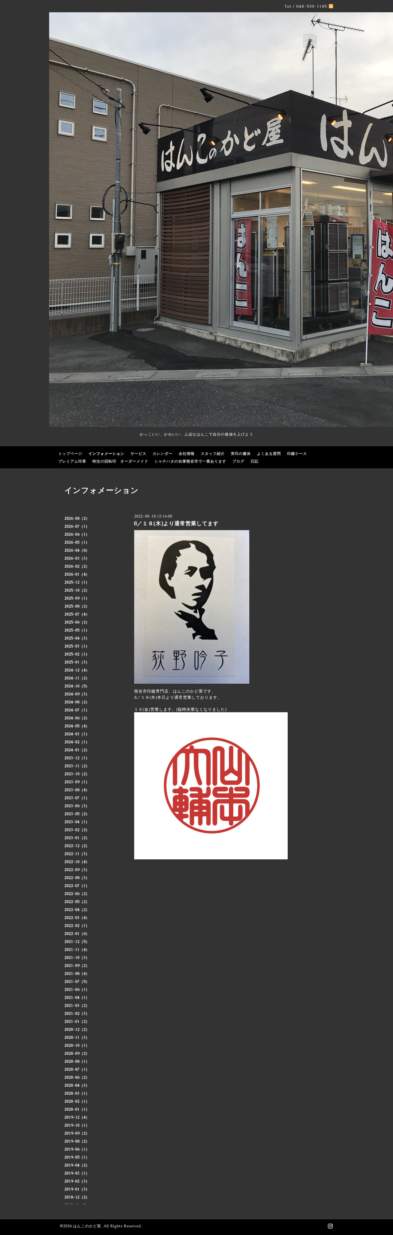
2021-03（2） (77, 1005)
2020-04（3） (77, 1085)
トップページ (70, 453)
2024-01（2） (77, 750)
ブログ (238, 461)
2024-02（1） (77, 742)
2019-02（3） (77, 1181)
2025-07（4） (77, 614)
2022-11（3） (77, 853)
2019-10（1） (77, 1125)
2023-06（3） (77, 805)
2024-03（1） (77, 734)
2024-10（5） (77, 686)
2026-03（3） (77, 558)
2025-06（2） (77, 622)
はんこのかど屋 (87, 1226)
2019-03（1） (77, 1173)
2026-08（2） (77, 518)
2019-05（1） (77, 1157)
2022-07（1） (77, 885)
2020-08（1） (77, 1061)
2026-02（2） (77, 566)
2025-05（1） (77, 630)
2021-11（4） (77, 949)
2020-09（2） (77, 1053)
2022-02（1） (77, 925)
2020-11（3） (77, 1037)
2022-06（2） (77, 893)
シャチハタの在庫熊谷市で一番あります (190, 461)
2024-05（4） (77, 726)
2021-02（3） (77, 1013)
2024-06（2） (77, 718)
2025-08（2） (77, 606)
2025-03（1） (77, 646)
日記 (255, 461)
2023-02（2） (77, 829)
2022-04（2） (77, 909)
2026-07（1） (77, 526)
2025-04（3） (77, 638)
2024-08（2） (77, 702)
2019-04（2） (77, 1165)
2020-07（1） (77, 1069)
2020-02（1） (77, 1101)
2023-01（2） (77, 837)
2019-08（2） (77, 1141)
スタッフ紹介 (213, 453)
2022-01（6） (77, 933)
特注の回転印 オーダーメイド (120, 461)
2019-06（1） (77, 1149)
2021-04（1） (77, 997)
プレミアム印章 (72, 461)
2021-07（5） (77, 981)
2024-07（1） (77, 710)
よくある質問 (269, 453)
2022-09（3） (77, 869)
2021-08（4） (77, 973)
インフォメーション (106, 453)
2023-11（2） (77, 766)
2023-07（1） (77, 797)
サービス (138, 453)
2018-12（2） (77, 1197)
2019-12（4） (77, 1117)
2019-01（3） (77, 1189)
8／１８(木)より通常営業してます (176, 523)
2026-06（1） (77, 534)
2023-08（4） (77, 790)
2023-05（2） (77, 813)
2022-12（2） (77, 845)
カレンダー (163, 453)
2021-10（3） (77, 957)
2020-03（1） (77, 1093)
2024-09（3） (77, 694)
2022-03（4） (77, 917)
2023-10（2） (77, 774)
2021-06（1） (77, 989)
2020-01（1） (77, 1109)
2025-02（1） (77, 654)
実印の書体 (241, 453)
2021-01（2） (77, 1021)
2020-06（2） (77, 1077)
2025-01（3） (77, 662)
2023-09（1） (77, 782)
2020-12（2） (77, 1029)
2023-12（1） (77, 758)
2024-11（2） (77, 678)
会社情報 (187, 453)
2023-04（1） (77, 821)
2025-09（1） (77, 598)
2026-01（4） (77, 574)
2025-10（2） (77, 590)
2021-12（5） (77, 941)
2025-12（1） (77, 582)
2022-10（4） (77, 861)
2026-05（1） (77, 542)
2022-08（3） (77, 877)
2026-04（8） (77, 550)
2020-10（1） (77, 1045)
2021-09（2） (77, 965)
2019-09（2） (77, 1133)
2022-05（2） (77, 901)
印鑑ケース (297, 453)
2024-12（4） (77, 670)
